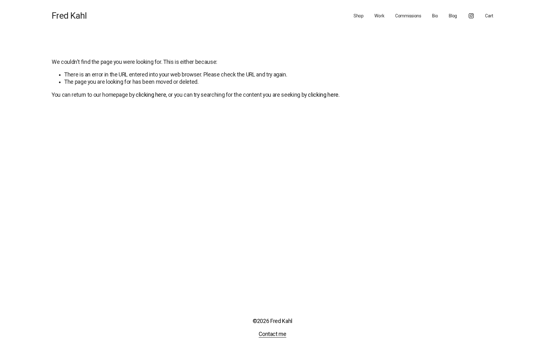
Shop (359, 15)
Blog (453, 15)
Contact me (272, 334)
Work (379, 15)
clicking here (151, 95)
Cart (489, 15)
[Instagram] (471, 16)
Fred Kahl (69, 15)
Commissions (408, 15)
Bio (435, 15)
